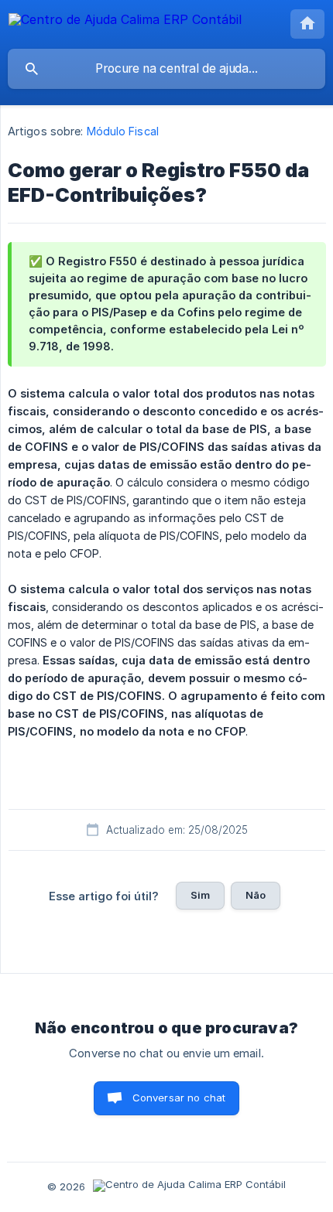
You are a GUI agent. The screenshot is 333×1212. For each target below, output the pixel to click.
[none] (125, 22)
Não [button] (255, 895)
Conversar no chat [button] (179, 1097)
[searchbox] (166, 69)
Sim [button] (200, 895)
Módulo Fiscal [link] (123, 131)
